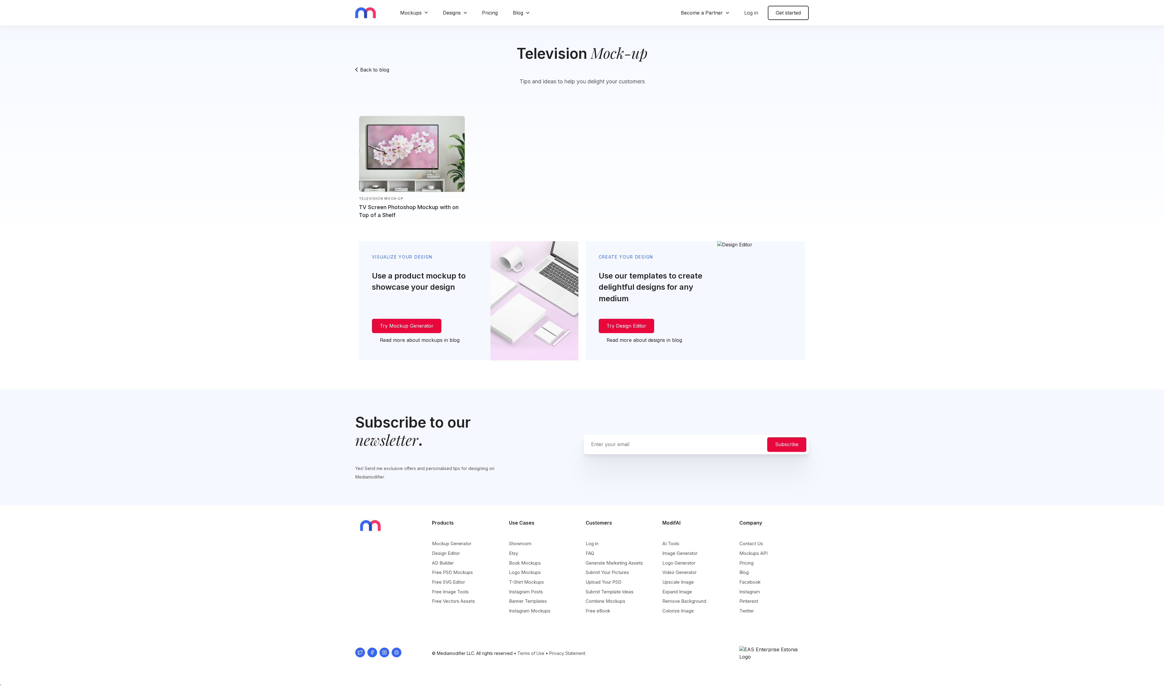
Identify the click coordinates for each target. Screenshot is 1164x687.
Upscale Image (678, 582)
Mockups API (753, 553)
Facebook (750, 582)
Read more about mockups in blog (420, 340)
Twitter (746, 611)
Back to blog (374, 70)
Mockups (411, 13)
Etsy (513, 553)
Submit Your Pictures (607, 572)
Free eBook (598, 611)
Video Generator (679, 572)
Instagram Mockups (529, 611)
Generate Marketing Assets (614, 563)
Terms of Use (530, 653)
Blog (518, 13)
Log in (751, 13)
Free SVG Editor (448, 582)
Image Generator (679, 553)
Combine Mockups (605, 601)
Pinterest (748, 601)
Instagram (749, 592)
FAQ (590, 553)
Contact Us (751, 543)
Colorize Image (678, 611)
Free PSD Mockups (452, 572)
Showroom (520, 543)
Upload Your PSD (603, 582)
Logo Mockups (525, 572)
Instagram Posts (526, 592)
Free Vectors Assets (453, 601)
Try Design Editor (626, 326)
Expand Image (677, 592)
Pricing (490, 13)
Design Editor (446, 553)
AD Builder (443, 563)
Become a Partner (702, 13)
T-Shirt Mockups (526, 582)
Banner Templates (528, 601)
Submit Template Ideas (610, 592)
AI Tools (670, 543)
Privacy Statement (567, 653)
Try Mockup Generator (406, 326)
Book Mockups (525, 563)
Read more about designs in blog (644, 340)
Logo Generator (678, 563)
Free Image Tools (450, 592)
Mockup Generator (451, 543)
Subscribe (786, 444)
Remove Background (684, 601)
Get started (788, 13)
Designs (452, 13)
